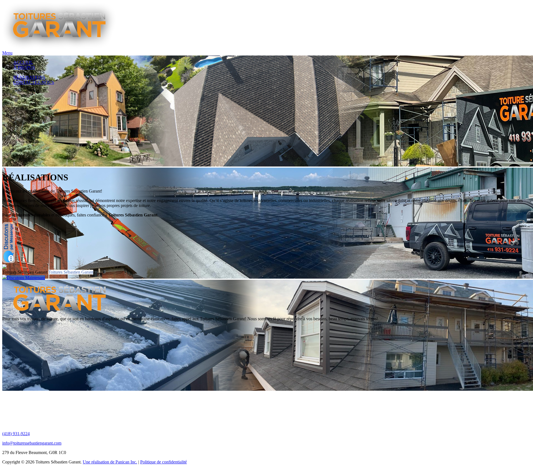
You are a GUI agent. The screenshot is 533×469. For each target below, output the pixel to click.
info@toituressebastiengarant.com (31, 443)
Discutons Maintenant (26, 277)
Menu (7, 53)
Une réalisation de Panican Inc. (110, 462)
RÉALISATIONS (29, 77)
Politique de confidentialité (163, 462)
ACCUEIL (23, 62)
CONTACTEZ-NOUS (33, 82)
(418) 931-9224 (16, 433)
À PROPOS (24, 67)
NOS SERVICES (29, 72)
